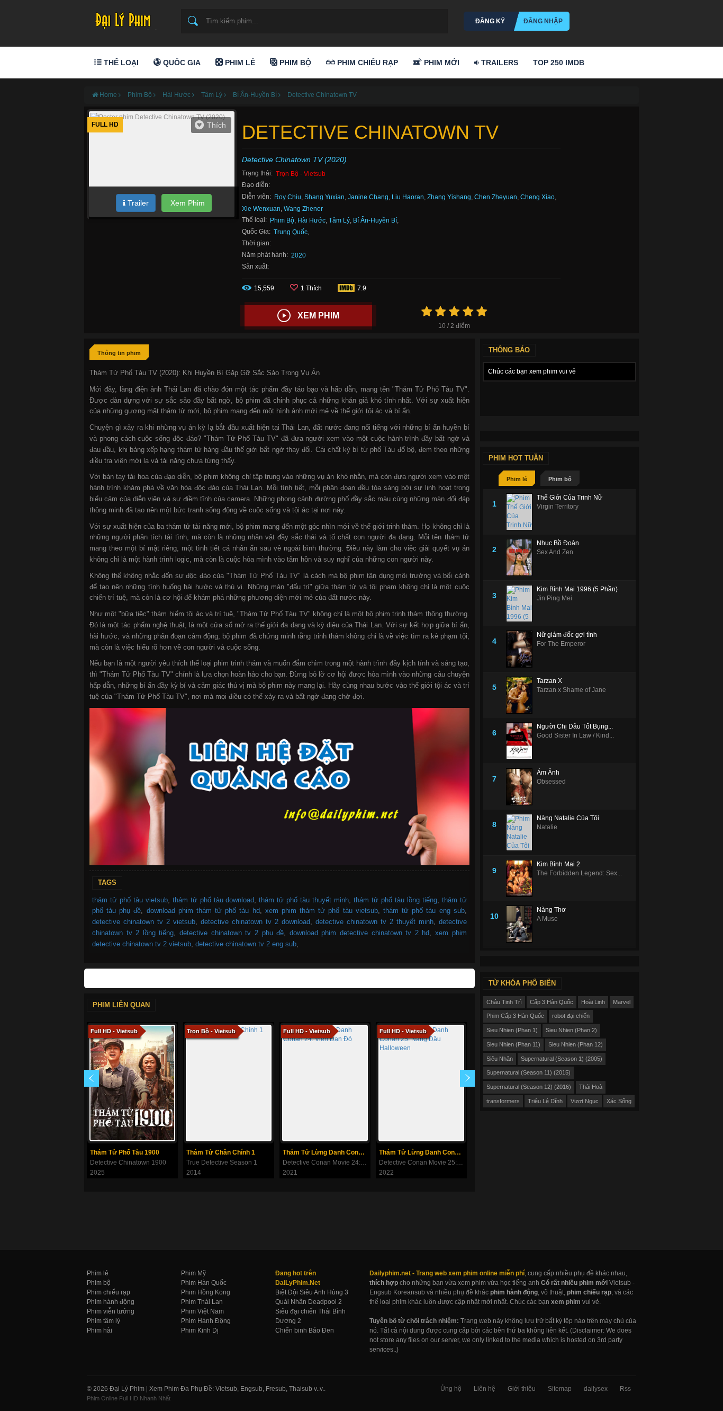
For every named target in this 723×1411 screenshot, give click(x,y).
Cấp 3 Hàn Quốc (551, 1002)
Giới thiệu (522, 1388)
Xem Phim (186, 203)
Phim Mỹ (193, 1273)
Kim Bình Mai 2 (558, 864)
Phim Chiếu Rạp (366, 62)
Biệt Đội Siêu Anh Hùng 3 (311, 1292)
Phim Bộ (294, 62)
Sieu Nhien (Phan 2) (571, 1030)
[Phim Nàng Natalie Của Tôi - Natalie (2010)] (521, 832)
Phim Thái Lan (202, 1302)
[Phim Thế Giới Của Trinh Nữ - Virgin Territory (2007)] (521, 511)
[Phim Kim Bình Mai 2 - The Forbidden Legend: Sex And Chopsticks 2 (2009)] (521, 878)
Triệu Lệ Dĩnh (545, 1101)
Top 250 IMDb (558, 62)
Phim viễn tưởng (110, 1311)
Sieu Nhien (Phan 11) (513, 1044)
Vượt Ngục (585, 1101)
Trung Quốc (291, 232)
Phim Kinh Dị (200, 1330)
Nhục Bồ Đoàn (558, 543)
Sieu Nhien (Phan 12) (575, 1044)
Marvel (621, 1002)
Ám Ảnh (548, 772)
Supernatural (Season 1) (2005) (561, 1058)
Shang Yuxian (324, 197)
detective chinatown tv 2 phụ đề (231, 933)
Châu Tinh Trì (504, 1002)
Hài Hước (311, 220)
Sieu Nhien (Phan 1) (512, 1030)
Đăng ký (490, 21)
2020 (298, 255)
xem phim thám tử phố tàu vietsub (321, 911)
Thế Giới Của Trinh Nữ (569, 497)
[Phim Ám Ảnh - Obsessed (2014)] (521, 786)
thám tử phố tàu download (214, 900)
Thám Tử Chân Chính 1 (220, 1152)
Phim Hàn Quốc (204, 1282)
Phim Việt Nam (202, 1311)
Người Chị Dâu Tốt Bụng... (575, 726)
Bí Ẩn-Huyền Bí (375, 220)
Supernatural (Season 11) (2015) (528, 1072)
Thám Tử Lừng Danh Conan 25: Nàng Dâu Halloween (422, 1152)
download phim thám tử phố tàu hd (203, 911)
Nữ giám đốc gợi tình (567, 634)
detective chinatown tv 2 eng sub (245, 944)
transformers (503, 1101)
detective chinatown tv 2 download (255, 922)
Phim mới (440, 62)
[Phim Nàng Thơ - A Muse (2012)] (521, 924)
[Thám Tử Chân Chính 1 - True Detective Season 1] (229, 1083)
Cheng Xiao (537, 197)
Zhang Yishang (449, 197)
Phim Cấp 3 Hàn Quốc (515, 1016)
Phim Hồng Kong (205, 1292)
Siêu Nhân (499, 1058)
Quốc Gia (181, 62)
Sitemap (560, 1388)
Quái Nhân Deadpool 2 (308, 1302)
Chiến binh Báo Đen (304, 1330)
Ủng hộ (451, 1388)
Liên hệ (484, 1388)
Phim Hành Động (206, 1321)
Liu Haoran (408, 197)
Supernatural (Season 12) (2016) (528, 1087)
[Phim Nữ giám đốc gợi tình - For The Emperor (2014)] (521, 649)
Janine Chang (368, 197)
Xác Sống (619, 1101)
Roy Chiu (287, 197)
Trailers (498, 62)
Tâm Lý (339, 220)
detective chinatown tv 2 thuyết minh (374, 922)
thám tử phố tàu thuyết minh (304, 900)
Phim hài (99, 1330)
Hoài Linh (593, 1002)
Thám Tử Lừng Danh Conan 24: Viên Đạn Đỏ (326, 1152)
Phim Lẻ (239, 62)
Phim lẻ (517, 479)
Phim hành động (110, 1302)
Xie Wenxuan (261, 208)
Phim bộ (560, 479)
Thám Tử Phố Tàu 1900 (124, 1152)
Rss (625, 1388)
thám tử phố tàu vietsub (130, 900)
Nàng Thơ (551, 909)
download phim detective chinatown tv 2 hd (360, 933)
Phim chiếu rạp (108, 1292)
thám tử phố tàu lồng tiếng (395, 900)
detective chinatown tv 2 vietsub (143, 922)
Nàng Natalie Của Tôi (568, 818)
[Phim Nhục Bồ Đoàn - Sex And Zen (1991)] (521, 557)
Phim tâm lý (103, 1321)
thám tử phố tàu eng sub (424, 911)
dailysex (596, 1388)
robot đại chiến (571, 1016)
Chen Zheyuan (495, 197)
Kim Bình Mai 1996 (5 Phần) (577, 589)
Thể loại (120, 62)
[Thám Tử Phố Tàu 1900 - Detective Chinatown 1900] (132, 1083)
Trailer (137, 203)
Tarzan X (549, 681)
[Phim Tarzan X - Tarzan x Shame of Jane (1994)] (521, 695)
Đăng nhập (543, 21)
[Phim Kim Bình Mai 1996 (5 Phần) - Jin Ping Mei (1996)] (521, 603)
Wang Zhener (303, 208)
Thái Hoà (590, 1087)
